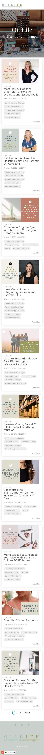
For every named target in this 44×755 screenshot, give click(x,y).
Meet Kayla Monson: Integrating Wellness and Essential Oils (20, 292)
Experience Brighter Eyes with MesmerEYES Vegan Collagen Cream (20, 230)
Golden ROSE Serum (13, 576)
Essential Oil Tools (28, 376)
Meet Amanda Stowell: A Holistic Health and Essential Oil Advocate (22, 161)
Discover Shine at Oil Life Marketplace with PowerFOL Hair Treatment (22, 683)
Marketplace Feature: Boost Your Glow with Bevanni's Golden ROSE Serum (21, 557)
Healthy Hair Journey (13, 507)
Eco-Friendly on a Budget (15, 373)
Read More (36, 122)
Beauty (7, 248)
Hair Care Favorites (12, 510)
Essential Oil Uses (11, 376)
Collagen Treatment (30, 245)
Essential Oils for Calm (13, 629)
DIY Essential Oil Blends (14, 639)
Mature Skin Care (11, 572)
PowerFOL (9, 701)
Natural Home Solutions (14, 438)
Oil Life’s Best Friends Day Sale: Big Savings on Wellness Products (20, 361)
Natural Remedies (12, 632)
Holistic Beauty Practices (14, 241)
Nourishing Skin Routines (14, 569)
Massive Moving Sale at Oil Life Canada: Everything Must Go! (20, 427)
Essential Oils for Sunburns (21, 620)
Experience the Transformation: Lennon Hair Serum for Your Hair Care (19, 494)
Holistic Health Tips (29, 632)
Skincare (24, 572)
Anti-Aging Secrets (12, 245)
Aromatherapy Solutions (14, 110)
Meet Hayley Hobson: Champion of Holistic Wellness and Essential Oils (21, 91)
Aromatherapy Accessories (15, 383)
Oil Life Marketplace (12, 114)
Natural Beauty (30, 507)
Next (26, 713)
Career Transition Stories (14, 103)
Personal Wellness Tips (14, 107)
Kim (5, 99)
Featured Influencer (12, 117)
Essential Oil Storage (13, 380)
